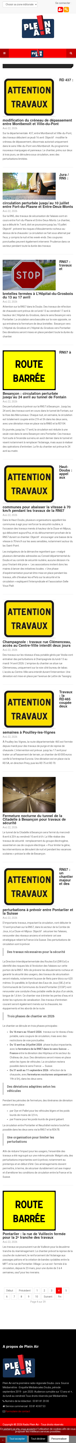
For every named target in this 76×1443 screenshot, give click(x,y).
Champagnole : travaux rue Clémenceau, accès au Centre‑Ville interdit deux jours (37, 643)
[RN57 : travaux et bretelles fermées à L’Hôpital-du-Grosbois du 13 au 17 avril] (29, 274)
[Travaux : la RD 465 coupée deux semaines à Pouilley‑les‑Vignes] (29, 709)
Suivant (48, 1296)
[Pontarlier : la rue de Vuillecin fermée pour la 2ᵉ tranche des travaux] (29, 1210)
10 (36, 1296)
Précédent (25, 1290)
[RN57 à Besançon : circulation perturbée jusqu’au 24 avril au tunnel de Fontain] (29, 370)
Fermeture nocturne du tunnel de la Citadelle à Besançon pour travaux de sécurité (34, 819)
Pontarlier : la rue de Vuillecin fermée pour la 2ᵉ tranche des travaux (34, 1235)
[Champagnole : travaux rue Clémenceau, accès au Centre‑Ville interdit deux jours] (29, 618)
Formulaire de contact (18, 1411)
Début (9, 1290)
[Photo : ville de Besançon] (29, 794)
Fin (59, 1296)
